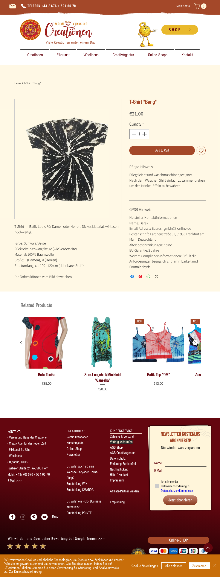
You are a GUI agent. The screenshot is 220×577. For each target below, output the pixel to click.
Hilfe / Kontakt (119, 475)
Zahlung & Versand (122, 436)
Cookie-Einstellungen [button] (144, 566)
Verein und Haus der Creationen (28, 437)
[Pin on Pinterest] (140, 276)
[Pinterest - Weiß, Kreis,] (34, 517)
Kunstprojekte (75, 443)
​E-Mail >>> (15, 481)
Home (17, 83)
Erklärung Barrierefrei (123, 464)
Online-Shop (74, 449)
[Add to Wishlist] (201, 150)
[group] (108, 355)
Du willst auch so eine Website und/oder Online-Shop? (82, 472)
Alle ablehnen (173, 566)
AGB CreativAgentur (122, 453)
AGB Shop (116, 447)
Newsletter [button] (74, 454)
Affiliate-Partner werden (124, 491)
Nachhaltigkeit (119, 469)
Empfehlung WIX (77, 484)
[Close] (214, 566)
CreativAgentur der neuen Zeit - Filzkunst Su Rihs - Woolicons (27, 449)
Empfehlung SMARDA (80, 490)
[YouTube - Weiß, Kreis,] (44, 517)
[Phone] (23, 6)
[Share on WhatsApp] (148, 276)
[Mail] (12, 6)
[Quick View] (46, 343)
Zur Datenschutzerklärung (25, 571)
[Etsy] (55, 517)
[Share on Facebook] (132, 276)
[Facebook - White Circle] (12, 517)
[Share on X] (156, 276)
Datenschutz (117, 458)
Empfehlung (117, 502)
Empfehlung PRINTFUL (81, 513)
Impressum (117, 480)
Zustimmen (199, 566)
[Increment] (144, 134)
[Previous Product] (21, 342)
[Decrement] (133, 134)
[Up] (208, 547)
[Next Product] (195, 342)
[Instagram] (23, 517)
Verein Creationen (77, 437)
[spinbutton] (139, 134)
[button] (201, 6)
